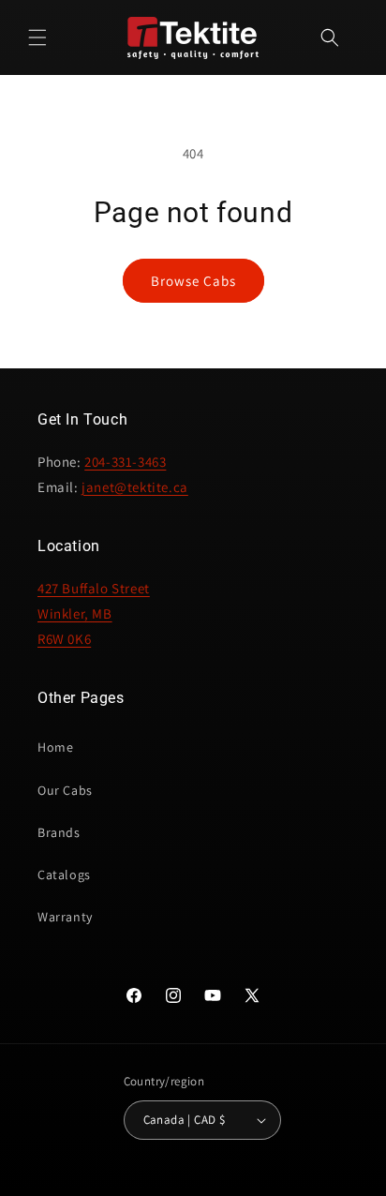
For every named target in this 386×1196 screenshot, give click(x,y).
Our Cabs (65, 790)
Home (55, 747)
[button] (37, 37)
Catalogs (64, 874)
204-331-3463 (125, 462)
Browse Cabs (193, 281)
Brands (59, 832)
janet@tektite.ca (135, 487)
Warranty (65, 916)
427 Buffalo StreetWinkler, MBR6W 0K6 (93, 613)
